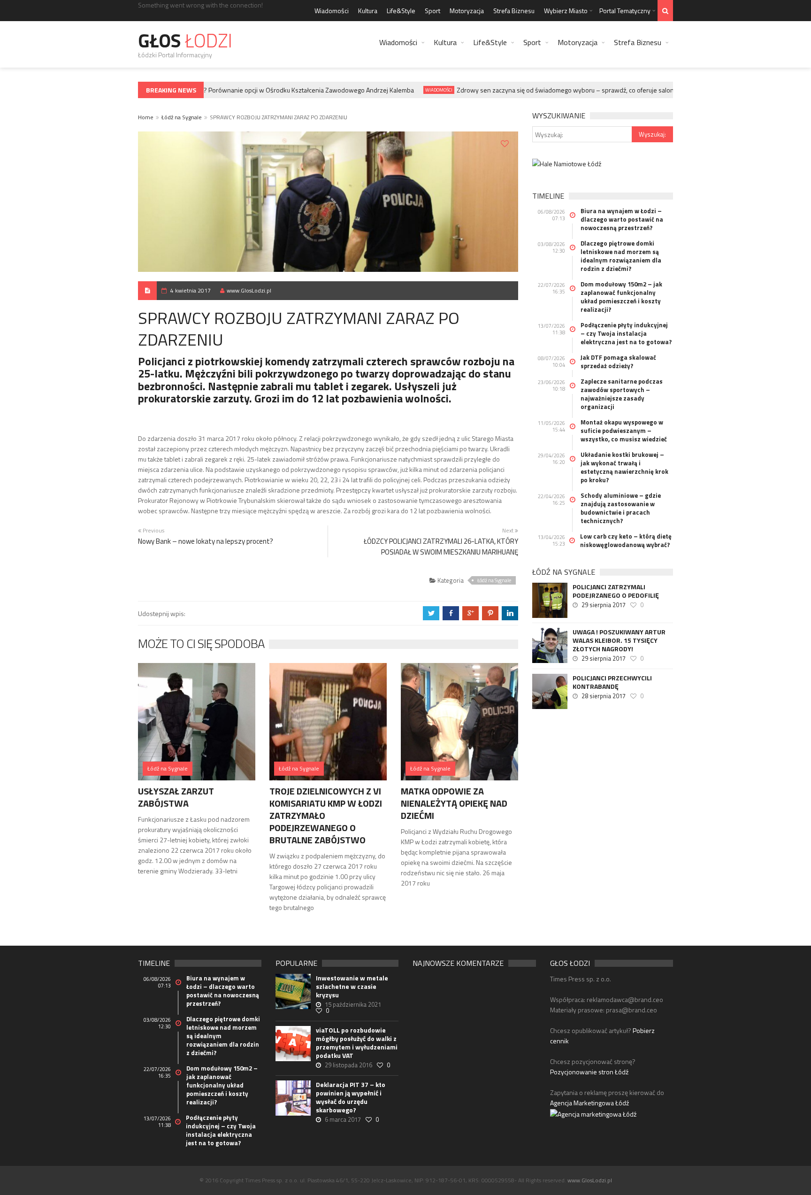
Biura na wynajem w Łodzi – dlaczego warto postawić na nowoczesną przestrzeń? (622, 219)
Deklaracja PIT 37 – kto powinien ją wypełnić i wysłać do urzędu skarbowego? (350, 1097)
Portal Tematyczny (624, 10)
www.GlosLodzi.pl (249, 290)
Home (145, 117)
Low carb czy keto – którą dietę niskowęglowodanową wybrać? (626, 540)
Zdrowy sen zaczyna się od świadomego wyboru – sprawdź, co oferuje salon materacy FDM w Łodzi (586, 90)
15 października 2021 (353, 1004)
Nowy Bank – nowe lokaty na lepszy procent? (205, 541)
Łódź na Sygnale (181, 117)
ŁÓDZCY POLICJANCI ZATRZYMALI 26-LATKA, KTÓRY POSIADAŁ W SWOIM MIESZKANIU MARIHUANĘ (441, 546)
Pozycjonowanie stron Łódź (589, 1072)
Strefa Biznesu (514, 10)
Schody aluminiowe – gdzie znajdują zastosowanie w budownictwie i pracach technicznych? (621, 508)
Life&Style (401, 10)
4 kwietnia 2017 (190, 290)
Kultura (367, 10)
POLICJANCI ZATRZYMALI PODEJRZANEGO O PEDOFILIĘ (616, 591)
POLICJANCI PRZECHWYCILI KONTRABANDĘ (612, 682)
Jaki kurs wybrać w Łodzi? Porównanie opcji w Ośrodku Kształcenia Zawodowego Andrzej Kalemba (263, 90)
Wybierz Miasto (566, 10)
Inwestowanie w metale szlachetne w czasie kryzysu (352, 986)
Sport (432, 10)
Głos (185, 40)
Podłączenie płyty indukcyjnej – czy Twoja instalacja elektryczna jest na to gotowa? (626, 333)
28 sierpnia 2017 (603, 696)
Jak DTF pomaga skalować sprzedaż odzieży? (618, 361)
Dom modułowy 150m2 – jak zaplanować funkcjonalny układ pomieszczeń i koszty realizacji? (621, 297)
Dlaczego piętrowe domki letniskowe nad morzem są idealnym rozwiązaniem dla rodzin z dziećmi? (621, 256)
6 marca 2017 (343, 1119)
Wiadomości (331, 10)
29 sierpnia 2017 (603, 604)
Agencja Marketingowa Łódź (589, 1103)
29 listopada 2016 (348, 1065)
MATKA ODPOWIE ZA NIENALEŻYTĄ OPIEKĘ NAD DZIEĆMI (454, 803)
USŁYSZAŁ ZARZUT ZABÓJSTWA (176, 797)
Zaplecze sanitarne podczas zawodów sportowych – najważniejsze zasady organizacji (622, 394)
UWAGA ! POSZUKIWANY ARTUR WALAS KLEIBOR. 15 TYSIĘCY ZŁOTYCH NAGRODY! (619, 640)
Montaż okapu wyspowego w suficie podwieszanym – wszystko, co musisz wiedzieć (624, 430)
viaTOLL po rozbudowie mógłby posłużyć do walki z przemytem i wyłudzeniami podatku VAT (357, 1043)
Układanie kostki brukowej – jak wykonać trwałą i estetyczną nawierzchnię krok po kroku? (624, 467)
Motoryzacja (467, 10)
